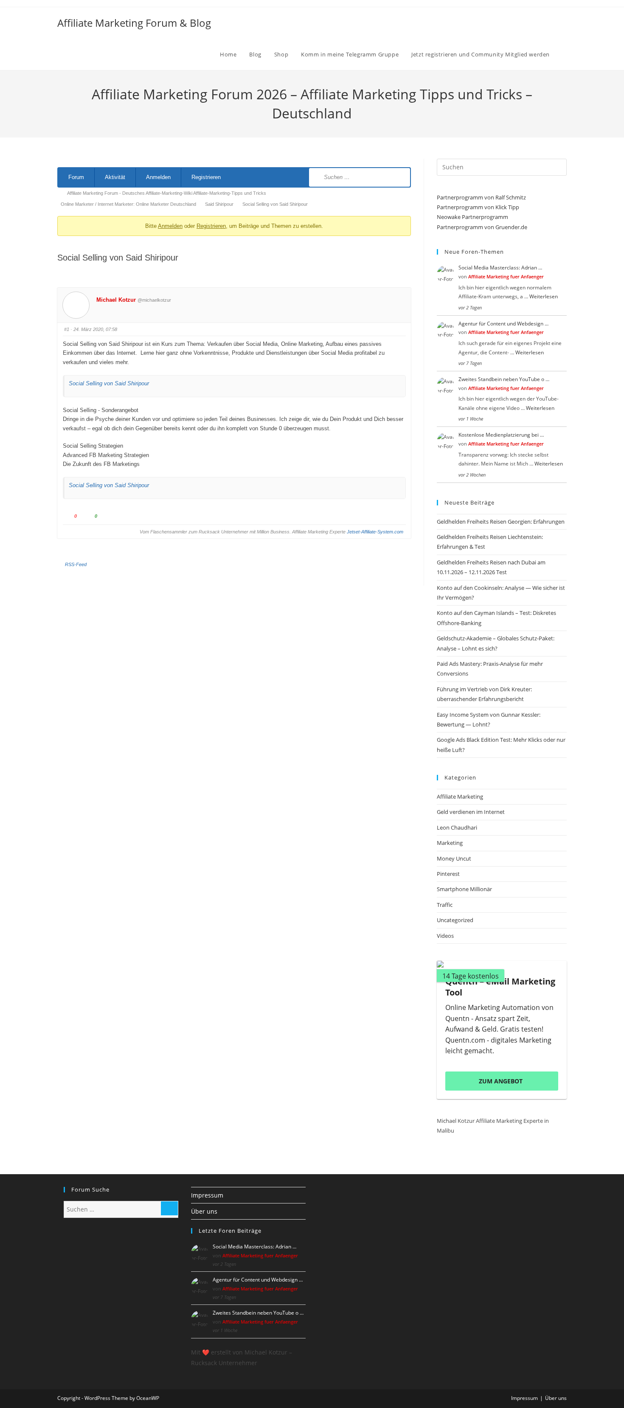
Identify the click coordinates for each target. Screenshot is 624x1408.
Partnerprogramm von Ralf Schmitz (481, 197)
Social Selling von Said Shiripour (109, 383)
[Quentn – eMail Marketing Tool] (502, 964)
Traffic (445, 905)
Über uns (204, 1211)
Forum (76, 177)
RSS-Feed (76, 564)
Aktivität (115, 177)
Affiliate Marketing (460, 796)
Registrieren (206, 177)
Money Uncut (454, 858)
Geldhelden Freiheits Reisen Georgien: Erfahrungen (501, 521)
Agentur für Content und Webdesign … (503, 323)
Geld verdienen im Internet (471, 812)
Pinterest (448, 874)
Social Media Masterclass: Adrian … (500, 267)
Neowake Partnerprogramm (472, 217)
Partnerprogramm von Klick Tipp (478, 207)
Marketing (450, 843)
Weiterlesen (543, 296)
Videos (445, 936)
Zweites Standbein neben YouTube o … (503, 379)
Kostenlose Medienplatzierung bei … (501, 434)
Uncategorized (455, 920)
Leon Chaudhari (457, 827)
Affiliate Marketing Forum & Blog (134, 23)
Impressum (207, 1195)
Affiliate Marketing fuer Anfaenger (506, 276)
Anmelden (158, 177)
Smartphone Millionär (464, 889)
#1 (66, 329)
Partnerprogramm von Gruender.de (482, 227)
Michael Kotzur (116, 300)
